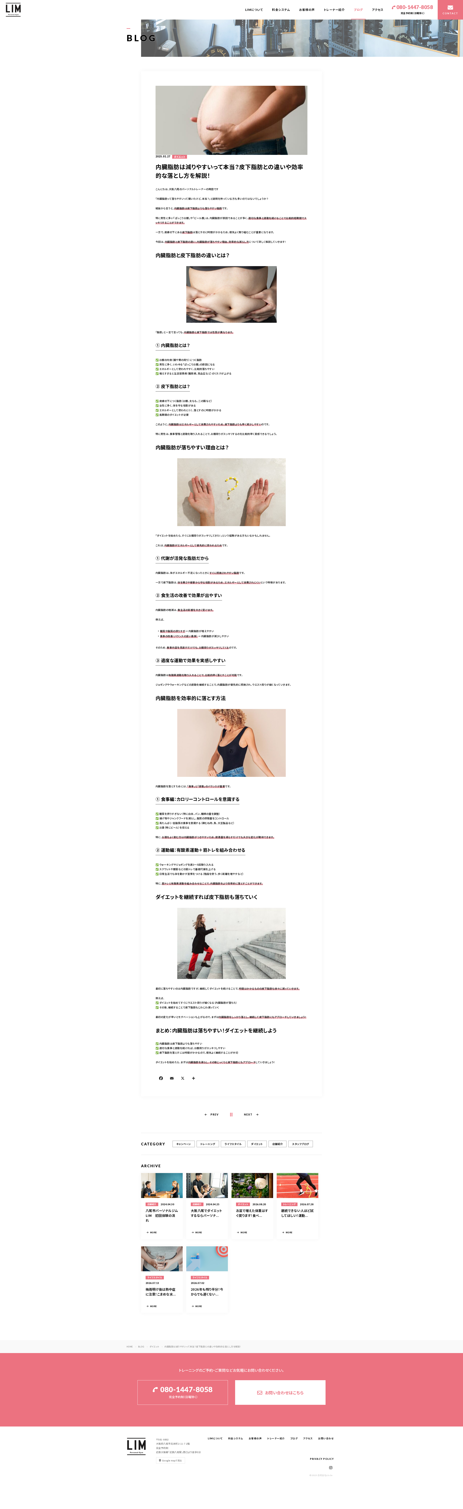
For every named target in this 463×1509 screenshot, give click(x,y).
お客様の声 (307, 9)
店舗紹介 (277, 1144)
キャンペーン (183, 1144)
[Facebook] (161, 1079)
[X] (182, 1079)
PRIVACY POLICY (322, 1458)
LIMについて (254, 9)
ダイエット (179, 156)
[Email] (171, 1079)
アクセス (378, 9)
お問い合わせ (326, 1438)
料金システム (281, 9)
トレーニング (207, 1144)
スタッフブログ (300, 1144)
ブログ (358, 9)
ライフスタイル (233, 1144)
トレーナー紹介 (334, 9)
